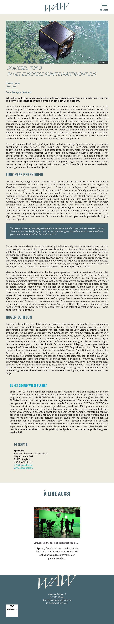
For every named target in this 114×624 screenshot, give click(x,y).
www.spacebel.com (23, 467)
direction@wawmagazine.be (57, 600)
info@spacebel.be (23, 465)
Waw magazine (57, 7)
